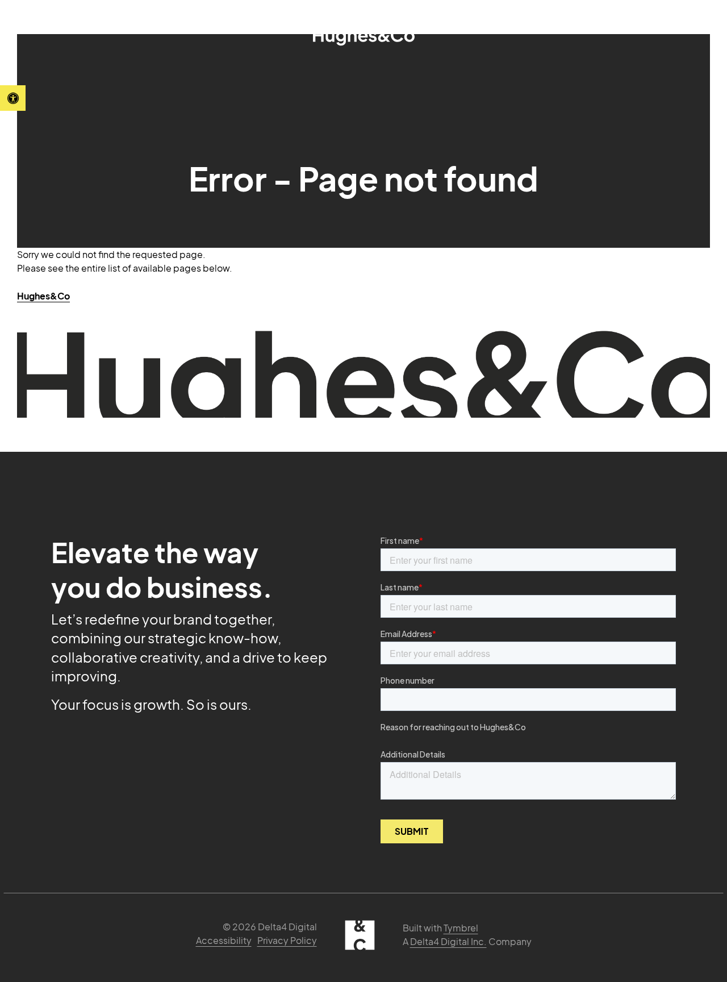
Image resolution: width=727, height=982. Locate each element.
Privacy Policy (287, 940)
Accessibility (224, 940)
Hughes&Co (43, 296)
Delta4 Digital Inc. (448, 941)
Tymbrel (461, 928)
